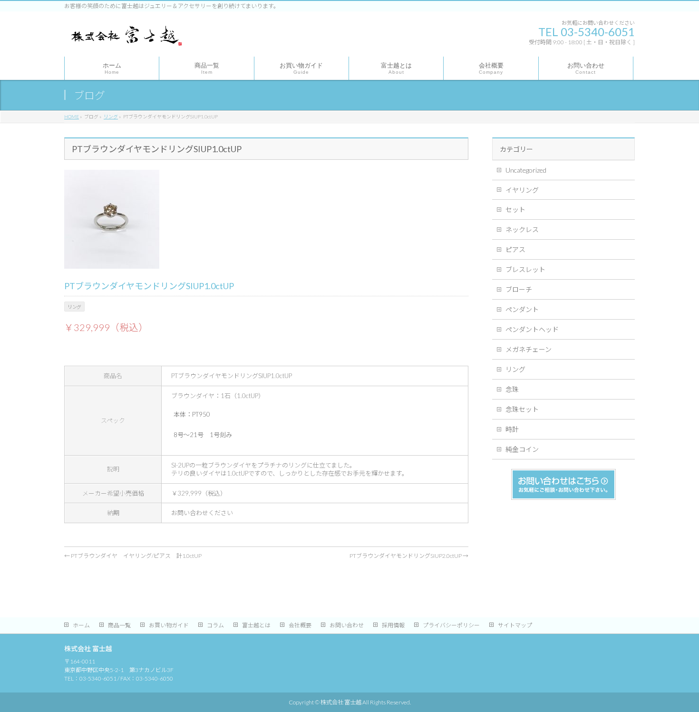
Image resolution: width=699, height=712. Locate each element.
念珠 (512, 389)
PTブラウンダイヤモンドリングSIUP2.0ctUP (409, 555)
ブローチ (518, 289)
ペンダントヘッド (532, 329)
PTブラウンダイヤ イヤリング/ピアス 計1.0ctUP (133, 555)
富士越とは (256, 625)
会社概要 (300, 625)
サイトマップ (515, 625)
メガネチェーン (528, 349)
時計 (512, 429)
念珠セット (522, 409)
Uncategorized (525, 170)
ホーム (81, 625)
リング (515, 369)
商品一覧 (119, 625)
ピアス (515, 249)
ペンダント (522, 309)
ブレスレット (525, 269)
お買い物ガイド (169, 625)
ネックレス (522, 229)
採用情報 (393, 625)
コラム (215, 625)
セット (515, 209)
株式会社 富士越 (340, 702)
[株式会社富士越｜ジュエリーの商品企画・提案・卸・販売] (125, 38)
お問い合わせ (347, 625)
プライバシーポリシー (451, 625)
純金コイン (522, 449)
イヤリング (522, 190)
